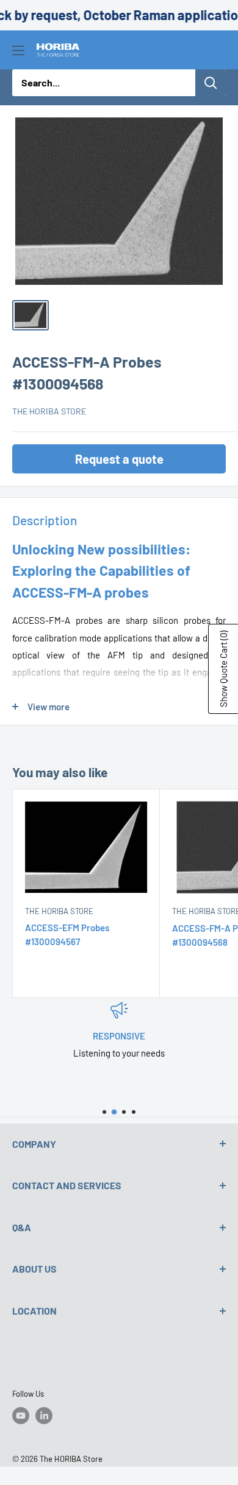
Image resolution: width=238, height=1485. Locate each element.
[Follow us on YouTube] (20, 1415)
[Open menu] (18, 50)
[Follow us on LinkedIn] (43, 1415)
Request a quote (119, 459)
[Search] (210, 82)
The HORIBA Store (49, 411)
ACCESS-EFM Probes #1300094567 (67, 934)
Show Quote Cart (223, 669)
